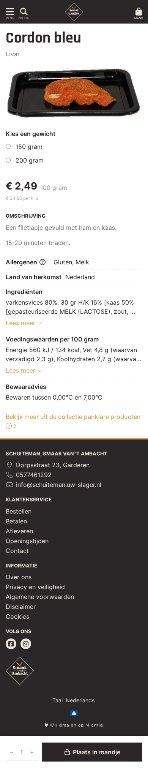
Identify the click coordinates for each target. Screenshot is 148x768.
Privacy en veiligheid (35, 587)
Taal (57, 700)
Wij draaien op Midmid (75, 725)
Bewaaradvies (26, 386)
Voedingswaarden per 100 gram (52, 339)
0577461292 (33, 475)
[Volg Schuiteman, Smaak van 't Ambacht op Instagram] (25, 643)
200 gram (30, 160)
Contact (17, 551)
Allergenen (22, 262)
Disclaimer (21, 606)
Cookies (17, 616)
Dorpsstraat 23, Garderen (52, 465)
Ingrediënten (24, 292)
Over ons (18, 577)
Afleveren (19, 531)
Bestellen (18, 511)
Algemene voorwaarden (40, 596)
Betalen (16, 521)
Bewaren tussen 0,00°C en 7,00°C (54, 397)
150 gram (29, 146)
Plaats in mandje (95, 752)
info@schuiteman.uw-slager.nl (57, 484)
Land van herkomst (33, 277)
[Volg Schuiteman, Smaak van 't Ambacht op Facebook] (11, 643)
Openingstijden (27, 541)
